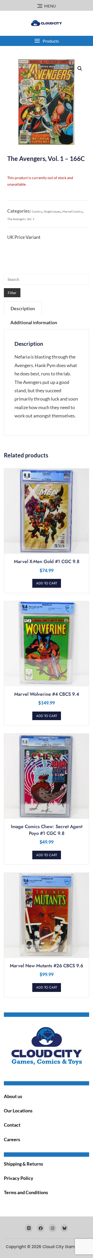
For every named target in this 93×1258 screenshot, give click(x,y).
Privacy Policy (18, 1178)
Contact (12, 1125)
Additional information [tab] (33, 322)
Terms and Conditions (26, 1192)
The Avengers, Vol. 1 (20, 219)
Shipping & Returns (23, 1164)
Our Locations (18, 1110)
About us (13, 1096)
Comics (37, 211)
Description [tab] (23, 308)
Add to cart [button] (46, 583)
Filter (12, 292)
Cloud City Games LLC (65, 1246)
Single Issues (52, 211)
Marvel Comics (72, 211)
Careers (12, 1139)
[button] (46, 40)
